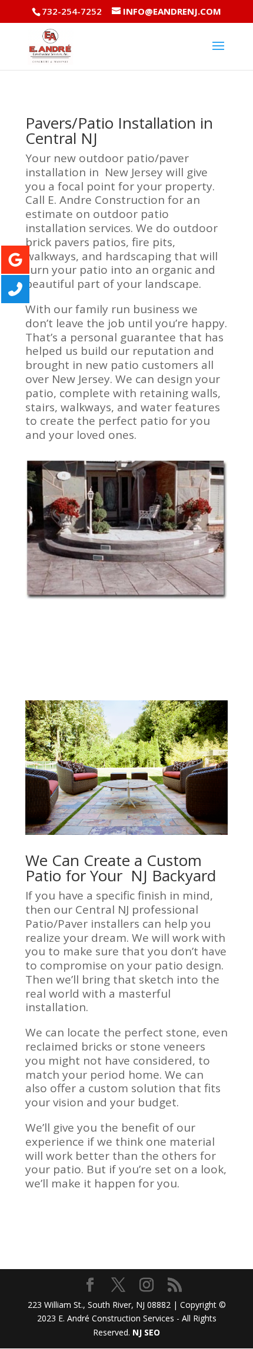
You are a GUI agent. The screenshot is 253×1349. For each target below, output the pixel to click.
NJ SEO (146, 1332)
